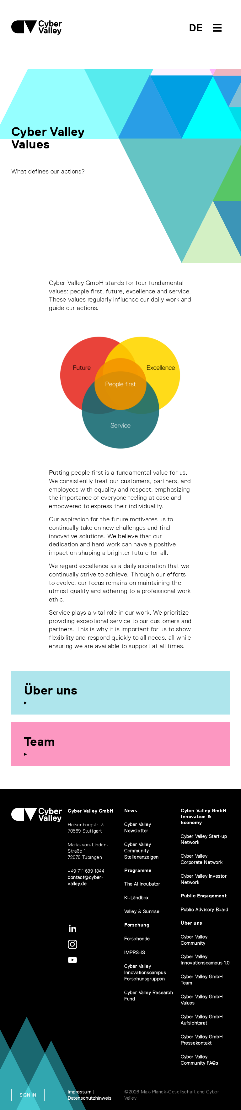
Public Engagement (204, 895)
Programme (137, 870)
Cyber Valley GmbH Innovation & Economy (203, 816)
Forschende (137, 938)
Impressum (79, 1091)
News (130, 810)
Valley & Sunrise (142, 911)
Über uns (50, 690)
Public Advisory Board (204, 909)
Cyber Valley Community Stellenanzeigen (141, 851)
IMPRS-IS (134, 952)
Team (39, 741)
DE (196, 28)
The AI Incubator (142, 883)
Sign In (28, 1094)
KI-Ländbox (136, 897)
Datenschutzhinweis (90, 1098)
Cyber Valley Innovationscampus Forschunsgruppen (145, 972)
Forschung (136, 924)
